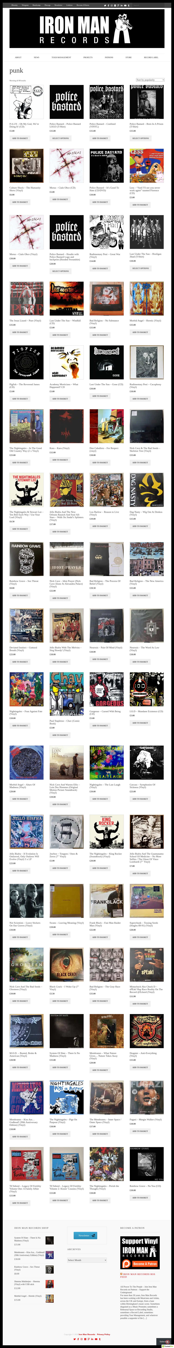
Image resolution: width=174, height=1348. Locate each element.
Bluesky (15, 5)
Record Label (151, 57)
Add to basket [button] (20, 138)
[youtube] (125, 5)
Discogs (47, 5)
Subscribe (164, 1341)
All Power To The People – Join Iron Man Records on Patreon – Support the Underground (138, 1290)
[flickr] (115, 5)
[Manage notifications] (167, 1342)
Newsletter (58, 5)
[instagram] (112, 5)
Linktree (69, 5)
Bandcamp (37, 5)
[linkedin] (121, 5)
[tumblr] (128, 5)
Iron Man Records (87, 1334)
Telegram (25, 5)
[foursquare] (118, 5)
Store (129, 57)
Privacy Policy (103, 1334)
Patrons (109, 57)
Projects (88, 57)
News (36, 57)
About (18, 57)
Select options (60, 138)
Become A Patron (83, 5)
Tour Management (61, 57)
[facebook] (108, 5)
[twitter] (105, 5)
